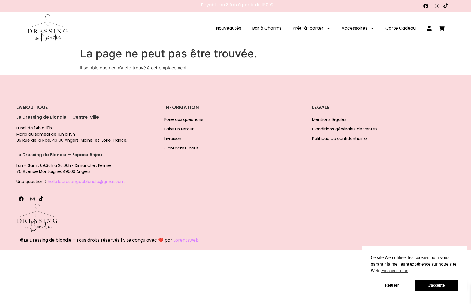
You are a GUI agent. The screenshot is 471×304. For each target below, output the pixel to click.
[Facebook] (426, 6)
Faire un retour (179, 129)
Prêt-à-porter (308, 28)
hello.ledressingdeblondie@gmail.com (86, 181)
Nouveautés (228, 28)
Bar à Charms (267, 28)
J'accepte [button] (436, 285)
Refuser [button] (392, 285)
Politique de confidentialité (339, 138)
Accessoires (354, 28)
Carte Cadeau (400, 28)
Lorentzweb (186, 240)
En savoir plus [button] (394, 270)
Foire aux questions (183, 119)
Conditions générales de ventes (345, 129)
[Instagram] (437, 6)
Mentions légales (329, 119)
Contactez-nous (181, 148)
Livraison (172, 138)
